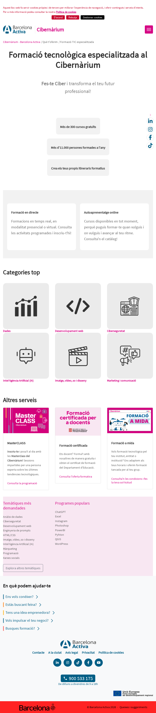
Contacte (38, 652)
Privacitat (88, 652)
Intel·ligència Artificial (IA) (18, 544)
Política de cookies (66, 12)
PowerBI (60, 530)
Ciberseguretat (12, 521)
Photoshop (62, 525)
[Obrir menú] (149, 29)
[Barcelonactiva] (17, 29)
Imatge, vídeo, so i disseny (19, 539)
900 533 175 (81, 678)
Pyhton (59, 534)
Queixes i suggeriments (133, 707)
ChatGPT (60, 512)
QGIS (58, 539)
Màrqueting (10, 549)
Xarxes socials (11, 558)
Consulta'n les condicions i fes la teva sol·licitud (129, 480)
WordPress (61, 544)
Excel (58, 516)
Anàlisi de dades (13, 517)
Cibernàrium (50, 29)
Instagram (61, 521)
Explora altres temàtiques (23, 568)
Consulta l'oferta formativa (75, 476)
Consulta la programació (22, 483)
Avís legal (71, 652)
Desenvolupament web (17, 526)
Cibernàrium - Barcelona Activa (22, 42)
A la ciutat (55, 652)
